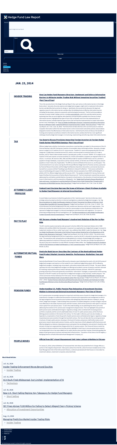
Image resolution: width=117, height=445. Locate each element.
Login (60, 58)
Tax (16, 141)
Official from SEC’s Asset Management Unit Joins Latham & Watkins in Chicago (72, 339)
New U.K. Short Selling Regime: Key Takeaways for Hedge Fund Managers (37, 393)
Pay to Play (20, 221)
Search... (6, 22)
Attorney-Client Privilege (23, 191)
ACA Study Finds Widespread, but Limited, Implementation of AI (33, 380)
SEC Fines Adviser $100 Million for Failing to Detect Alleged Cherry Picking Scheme (42, 406)
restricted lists (75, 114)
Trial (60, 54)
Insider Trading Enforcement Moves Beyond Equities (28, 367)
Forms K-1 (70, 179)
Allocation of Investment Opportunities (25, 409)
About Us (5, 69)
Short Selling (13, 396)
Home (5, 63)
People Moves (22, 341)
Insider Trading (23, 96)
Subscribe (6, 71)
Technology (12, 383)
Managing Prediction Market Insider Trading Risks (26, 419)
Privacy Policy (8, 430)
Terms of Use (8, 431)
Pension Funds (22, 290)
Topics (5, 65)
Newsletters (7, 67)
